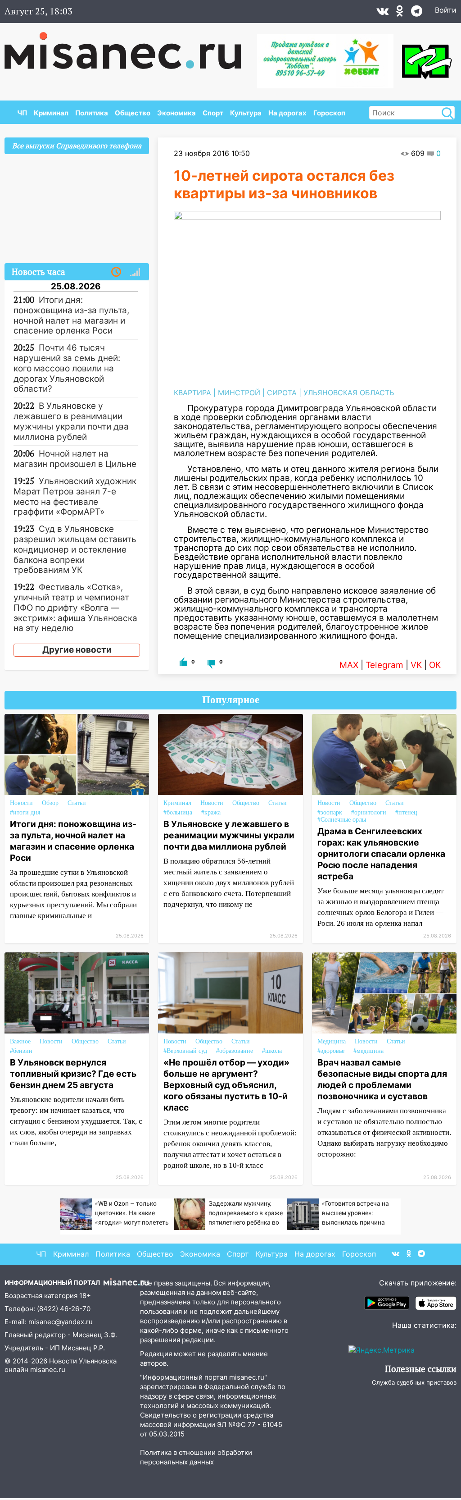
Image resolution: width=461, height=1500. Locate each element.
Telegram (384, 665)
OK (435, 665)
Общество (132, 113)
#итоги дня (25, 812)
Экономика (176, 113)
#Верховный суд (185, 1050)
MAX (348, 665)
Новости (21, 803)
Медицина (331, 1041)
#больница (177, 812)
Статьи (77, 803)
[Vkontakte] (382, 13)
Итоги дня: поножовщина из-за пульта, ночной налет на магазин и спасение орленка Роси (73, 841)
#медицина (368, 1050)
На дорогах (287, 113)
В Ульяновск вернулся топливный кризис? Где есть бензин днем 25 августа (73, 1073)
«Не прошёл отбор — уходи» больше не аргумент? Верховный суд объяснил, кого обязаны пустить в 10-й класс (226, 1085)
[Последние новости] (116, 272)
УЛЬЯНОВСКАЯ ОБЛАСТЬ (348, 392)
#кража (211, 812)
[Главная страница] (129, 46)
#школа (272, 1050)
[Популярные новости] (135, 272)
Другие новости (77, 650)
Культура (246, 113)
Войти (445, 9)
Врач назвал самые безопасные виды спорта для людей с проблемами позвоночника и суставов (382, 1079)
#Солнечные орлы (341, 819)
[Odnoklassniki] (400, 13)
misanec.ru (47, 1369)
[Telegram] (416, 13)
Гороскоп (329, 113)
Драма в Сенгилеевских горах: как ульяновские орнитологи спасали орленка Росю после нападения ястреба (381, 854)
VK (416, 665)
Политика (91, 113)
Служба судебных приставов (414, 1382)
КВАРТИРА (192, 392)
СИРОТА (282, 392)
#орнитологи (368, 812)
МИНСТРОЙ (239, 392)
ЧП (22, 113)
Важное (20, 1041)
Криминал (51, 113)
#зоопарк (329, 812)
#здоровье (330, 1050)
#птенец (406, 812)
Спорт (213, 113)
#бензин (21, 1050)
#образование (234, 1050)
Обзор (50, 803)
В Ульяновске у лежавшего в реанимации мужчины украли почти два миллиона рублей (228, 835)
